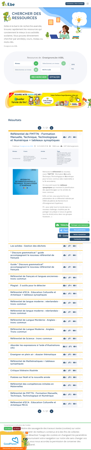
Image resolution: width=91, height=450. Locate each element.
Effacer (55, 77)
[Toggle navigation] (87, 3)
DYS (73, 64)
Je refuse (17, 429)
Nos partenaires (79, 230)
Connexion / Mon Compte (74, 3)
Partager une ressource (79, 225)
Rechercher (38, 77)
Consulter (67, 236)
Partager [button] (68, 230)
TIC (72, 69)
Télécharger (66, 225)
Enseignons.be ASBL (26, 146)
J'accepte (8, 429)
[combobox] (23, 63)
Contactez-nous (79, 239)
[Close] (88, 222)
